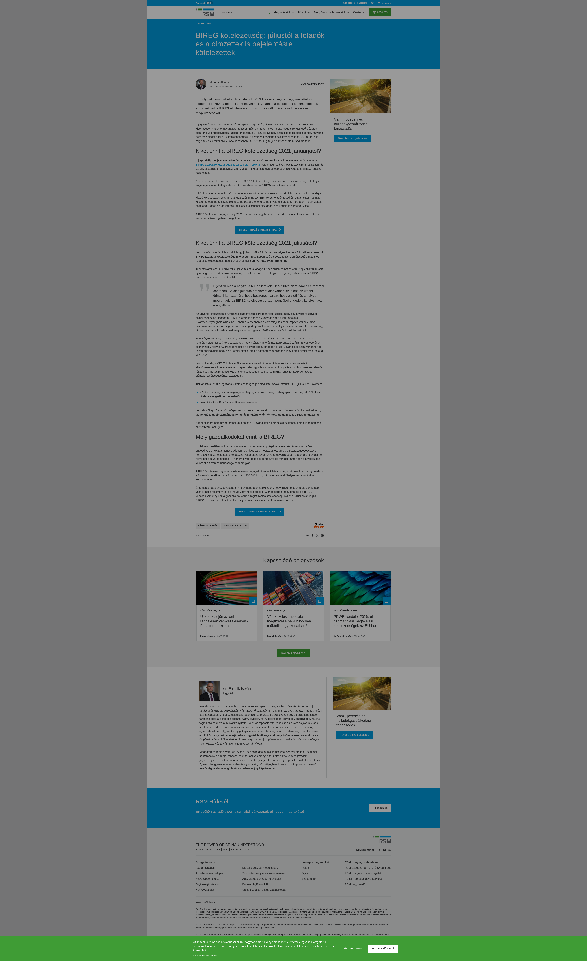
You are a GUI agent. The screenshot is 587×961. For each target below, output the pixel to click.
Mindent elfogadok (383, 948)
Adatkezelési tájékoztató (205, 955)
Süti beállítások (352, 948)
